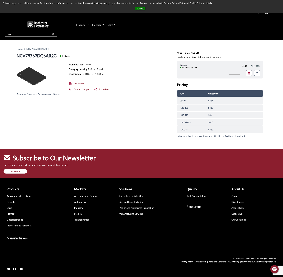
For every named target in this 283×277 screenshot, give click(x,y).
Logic (9, 207)
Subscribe (15, 171)
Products (80, 24)
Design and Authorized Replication (136, 207)
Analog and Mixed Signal (19, 196)
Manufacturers (17, 238)
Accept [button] (140, 8)
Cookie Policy (200, 261)
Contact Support (82, 89)
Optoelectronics (15, 219)
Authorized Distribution (131, 196)
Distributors (237, 201)
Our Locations (238, 219)
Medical (78, 213)
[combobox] (26, 34)
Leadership (237, 213)
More (110, 24)
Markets (96, 24)
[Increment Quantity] (242, 72)
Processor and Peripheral (19, 225)
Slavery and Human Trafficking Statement (258, 261)
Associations (237, 207)
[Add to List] (257, 73)
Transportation (81, 219)
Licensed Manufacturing (131, 201)
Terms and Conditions (217, 261)
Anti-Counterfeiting (196, 196)
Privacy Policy (187, 261)
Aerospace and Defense (86, 196)
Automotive (80, 201)
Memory (11, 213)
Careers (235, 196)
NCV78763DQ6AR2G (37, 48)
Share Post (104, 89)
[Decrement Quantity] (227, 72)
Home (20, 48)
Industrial (79, 207)
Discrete (11, 201)
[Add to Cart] (249, 73)
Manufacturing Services (131, 213)
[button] (274, 269)
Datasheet (79, 83)
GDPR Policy (233, 261)
